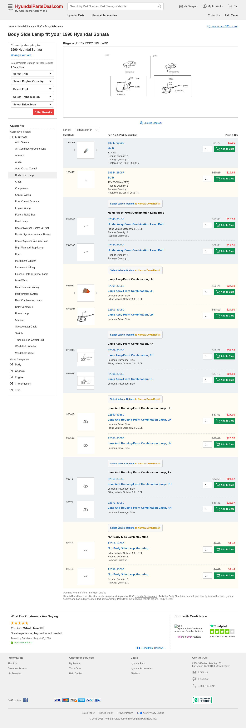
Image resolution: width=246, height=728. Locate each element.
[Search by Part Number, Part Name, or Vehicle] (159, 6)
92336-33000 (116, 569)
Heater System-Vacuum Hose (31, 241)
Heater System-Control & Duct (32, 227)
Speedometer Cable (26, 326)
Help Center (231, 15)
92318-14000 (116, 543)
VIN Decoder (14, 673)
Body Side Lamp (24, 175)
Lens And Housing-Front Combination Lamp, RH (139, 484)
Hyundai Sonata (25, 26)
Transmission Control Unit (29, 339)
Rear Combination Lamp (28, 300)
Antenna (19, 155)
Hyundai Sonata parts (146, 596)
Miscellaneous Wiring (27, 287)
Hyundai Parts (75, 15)
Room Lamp (22, 313)
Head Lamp (21, 221)
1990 (39, 26)
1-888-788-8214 (206, 686)
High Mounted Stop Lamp (29, 247)
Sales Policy (88, 713)
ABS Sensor (22, 142)
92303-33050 (116, 309)
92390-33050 (116, 245)
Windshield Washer (26, 346)
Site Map (135, 673)
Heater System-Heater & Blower (33, 234)
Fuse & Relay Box (25, 214)
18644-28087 (116, 172)
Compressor (22, 188)
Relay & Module (24, 307)
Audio (18, 162)
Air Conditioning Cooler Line (30, 148)
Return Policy (106, 713)
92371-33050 (116, 502)
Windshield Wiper (24, 353)
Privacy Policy (125, 713)
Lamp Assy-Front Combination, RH (130, 355)
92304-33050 (116, 373)
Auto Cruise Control (26, 168)
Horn (17, 254)
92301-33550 (116, 285)
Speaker (19, 320)
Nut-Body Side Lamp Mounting (128, 548)
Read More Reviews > (153, 648)
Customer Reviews (17, 668)
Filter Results (43, 112)
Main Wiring (21, 280)
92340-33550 (116, 219)
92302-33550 (116, 350)
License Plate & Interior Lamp (31, 274)
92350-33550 (116, 414)
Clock (18, 181)
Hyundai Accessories (104, 15)
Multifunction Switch (26, 293)
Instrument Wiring (25, 267)
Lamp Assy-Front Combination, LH (130, 290)
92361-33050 (116, 438)
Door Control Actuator (27, 201)
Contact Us (214, 15)
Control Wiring (23, 195)
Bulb (111, 147)
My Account (75, 663)
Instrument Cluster (25, 260)
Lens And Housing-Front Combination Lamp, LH (139, 419)
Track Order (75, 668)
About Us (12, 663)
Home (11, 26)
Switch (19, 333)
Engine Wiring (23, 208)
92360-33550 (116, 479)
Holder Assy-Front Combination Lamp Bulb (136, 224)
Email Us (203, 672)
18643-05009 (116, 142)
